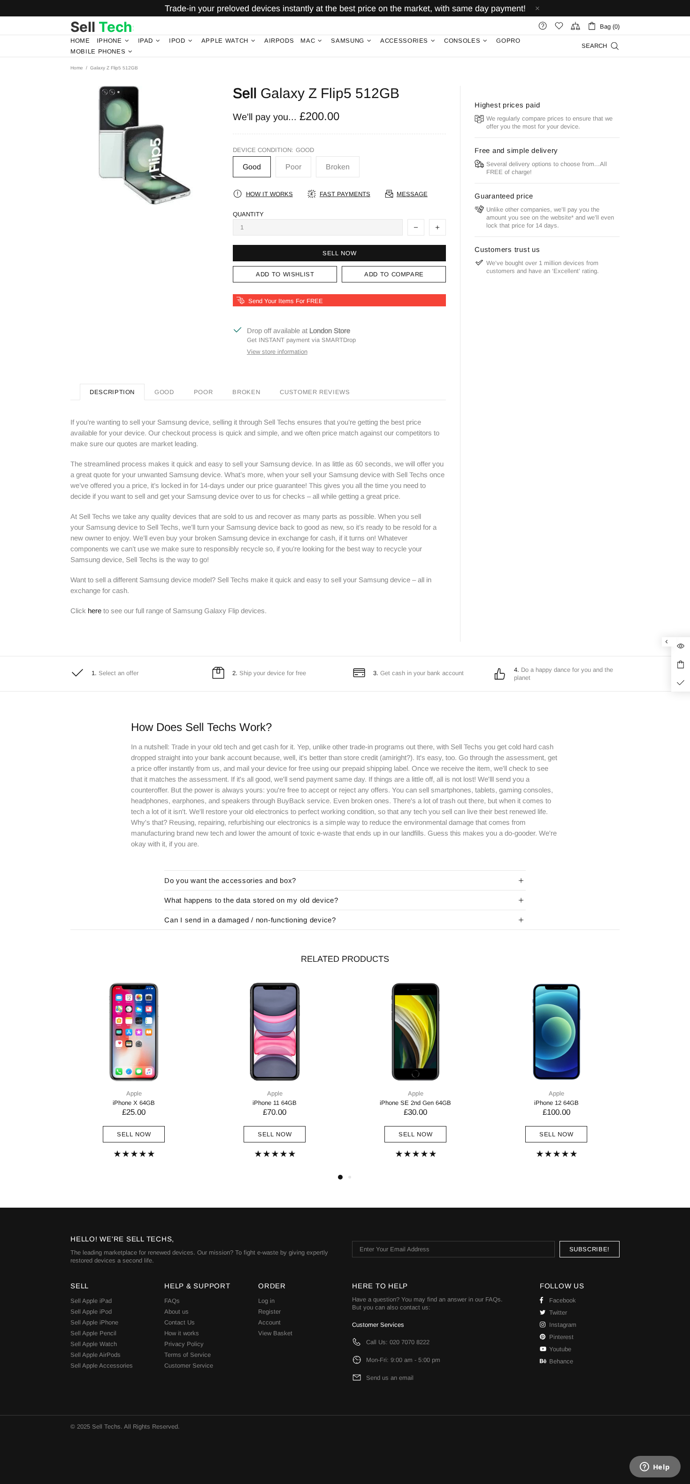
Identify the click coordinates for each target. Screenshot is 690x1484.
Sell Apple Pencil (93, 1333)
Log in (266, 1300)
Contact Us (179, 1322)
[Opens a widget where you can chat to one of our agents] (655, 1467)
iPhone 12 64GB (556, 1102)
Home (76, 67)
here (94, 611)
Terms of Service (187, 1354)
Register (269, 1311)
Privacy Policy (184, 1343)
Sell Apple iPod (91, 1311)
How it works (181, 1333)
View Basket (275, 1333)
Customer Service (188, 1365)
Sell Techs (101, 26)
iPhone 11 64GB (275, 1102)
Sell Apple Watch (93, 1343)
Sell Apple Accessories (101, 1365)
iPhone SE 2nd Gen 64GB (415, 1102)
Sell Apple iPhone (94, 1322)
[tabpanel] (133, 1076)
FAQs (172, 1300)
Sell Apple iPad (91, 1300)
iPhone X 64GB (134, 1102)
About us (176, 1311)
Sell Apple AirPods (95, 1354)
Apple (134, 1093)
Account (269, 1322)
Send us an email (390, 1377)
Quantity (248, 214)
